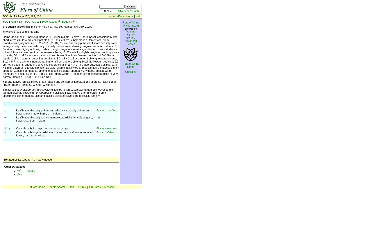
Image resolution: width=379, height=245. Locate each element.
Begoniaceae (49, 21)
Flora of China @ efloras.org (130, 24)
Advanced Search (128, 11)
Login (111, 16)
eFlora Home (37, 187)
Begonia (67, 21)
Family (131, 34)
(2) (98, 117)
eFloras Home (125, 16)
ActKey (82, 187)
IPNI (19, 174)
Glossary (109, 187)
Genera (130, 37)
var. (109, 110)
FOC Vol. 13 (32, 21)
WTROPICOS (26, 171)
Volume (130, 31)
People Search (57, 187)
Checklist (130, 71)
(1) (8, 128)
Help (138, 16)
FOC (6, 21)
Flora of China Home (130, 65)
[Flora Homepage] (43, 12)
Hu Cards (95, 187)
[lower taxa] (59, 21)
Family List (17, 21)
